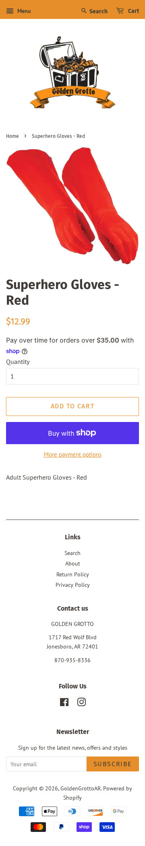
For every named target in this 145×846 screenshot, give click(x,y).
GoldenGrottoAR (80, 788)
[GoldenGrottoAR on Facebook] (64, 703)
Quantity (17, 362)
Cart (133, 11)
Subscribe (112, 764)
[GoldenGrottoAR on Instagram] (81, 703)
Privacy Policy (73, 584)
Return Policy (72, 574)
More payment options (73, 454)
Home (12, 136)
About (72, 563)
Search (98, 11)
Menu (23, 11)
